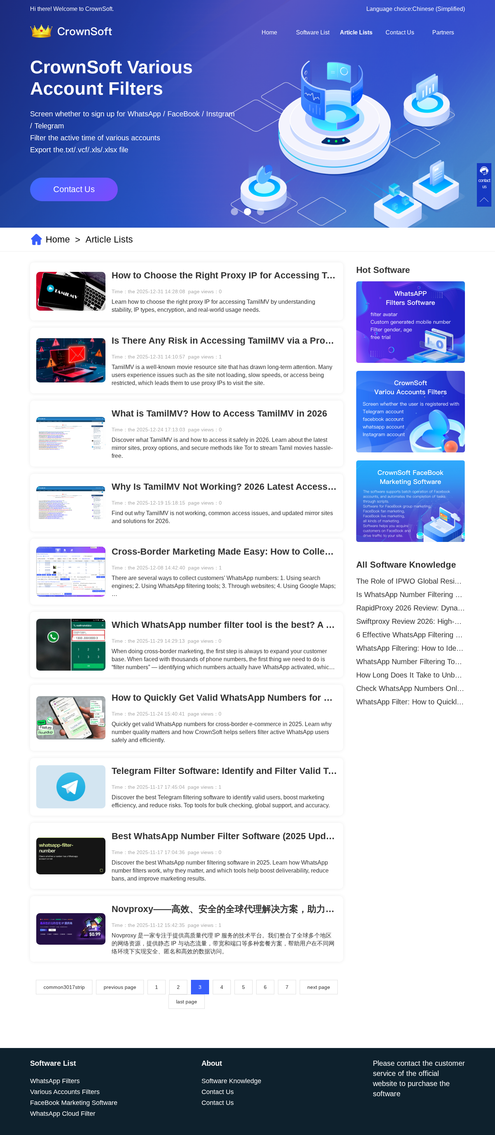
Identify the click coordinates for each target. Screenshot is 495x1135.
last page (186, 1001)
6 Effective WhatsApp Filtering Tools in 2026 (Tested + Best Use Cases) (410, 635)
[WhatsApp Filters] (410, 322)
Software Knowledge (231, 1081)
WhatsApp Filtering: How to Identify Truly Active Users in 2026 (410, 648)
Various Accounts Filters (65, 1091)
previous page (120, 987)
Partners (443, 32)
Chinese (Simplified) (438, 9)
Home (269, 32)
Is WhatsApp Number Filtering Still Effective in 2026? (410, 594)
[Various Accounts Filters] (410, 411)
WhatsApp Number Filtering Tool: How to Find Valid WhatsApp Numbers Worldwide (410, 662)
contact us (484, 183)
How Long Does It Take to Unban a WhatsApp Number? (410, 675)
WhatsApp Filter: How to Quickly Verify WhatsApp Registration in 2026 (410, 702)
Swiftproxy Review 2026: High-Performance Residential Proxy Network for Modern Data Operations (410, 621)
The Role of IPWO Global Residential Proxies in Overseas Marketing (410, 581)
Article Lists (356, 32)
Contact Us (400, 32)
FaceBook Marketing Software (73, 1102)
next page (318, 987)
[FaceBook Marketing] (410, 501)
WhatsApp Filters (55, 1081)
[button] (234, 211)
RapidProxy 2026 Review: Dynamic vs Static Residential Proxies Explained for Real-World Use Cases (410, 608)
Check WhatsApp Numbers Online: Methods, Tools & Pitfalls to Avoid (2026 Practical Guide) (410, 688)
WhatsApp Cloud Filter (62, 1113)
